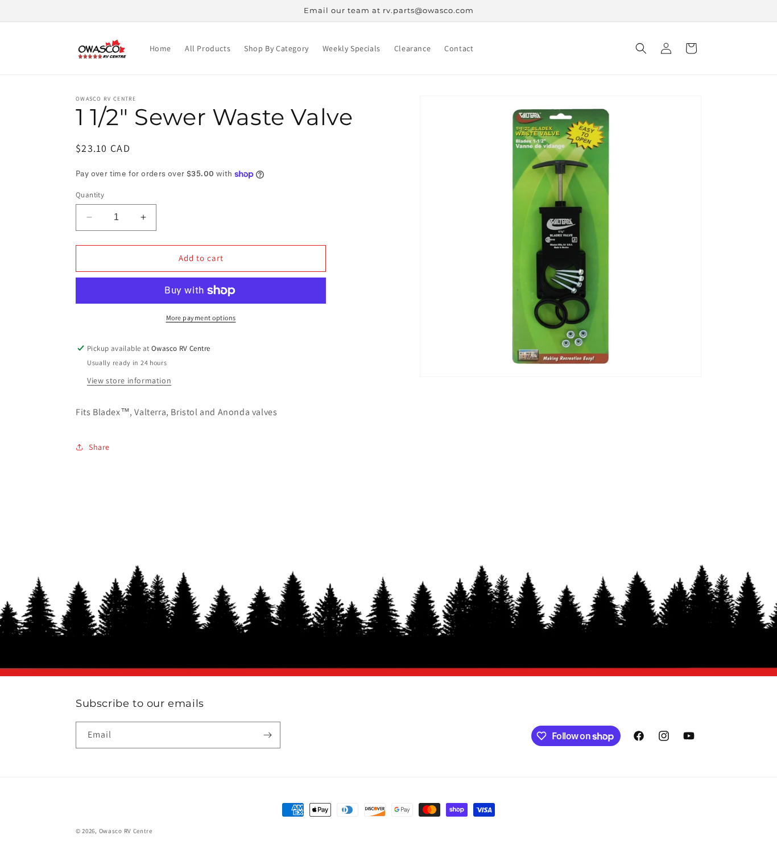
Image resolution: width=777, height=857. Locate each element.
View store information (129, 380)
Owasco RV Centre (125, 831)
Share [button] (99, 447)
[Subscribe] (267, 735)
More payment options (201, 317)
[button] (641, 48)
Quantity (90, 195)
